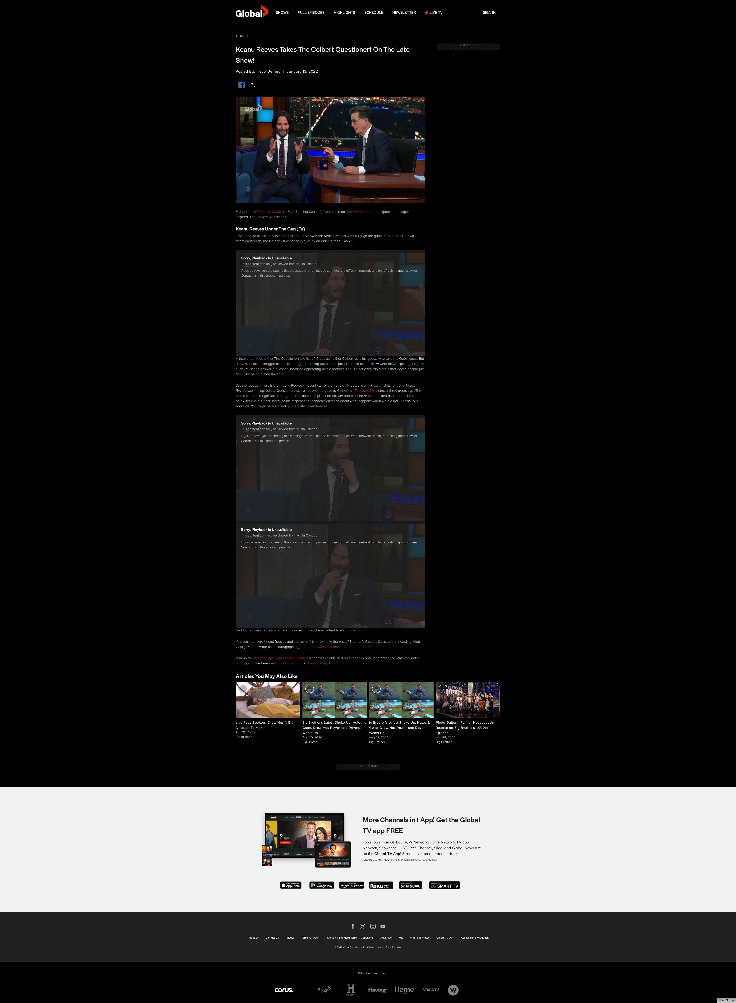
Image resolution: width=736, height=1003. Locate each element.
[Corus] (284, 990)
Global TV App (317, 663)
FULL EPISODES (311, 12)
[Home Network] (404, 990)
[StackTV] (430, 990)
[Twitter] (253, 84)
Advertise (386, 938)
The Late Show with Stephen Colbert (280, 658)
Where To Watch (420, 938)
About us (253, 938)
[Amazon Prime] (351, 884)
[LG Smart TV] (444, 884)
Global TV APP (445, 938)
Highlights (344, 12)
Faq (401, 938)
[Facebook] (241, 84)
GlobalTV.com (327, 646)
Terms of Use (309, 938)
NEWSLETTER (404, 12)
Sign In (489, 12)
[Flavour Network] (377, 990)
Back (243, 36)
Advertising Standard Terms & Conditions (349, 938)
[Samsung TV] (410, 884)
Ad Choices (728, 1000)
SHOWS (282, 12)
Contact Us (272, 938)
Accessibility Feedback (475, 938)
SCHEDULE (373, 12)
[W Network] (453, 990)
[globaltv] (252, 12)
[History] (351, 990)
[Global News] (324, 990)
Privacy (290, 938)
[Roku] (381, 884)
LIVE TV (436, 12)
